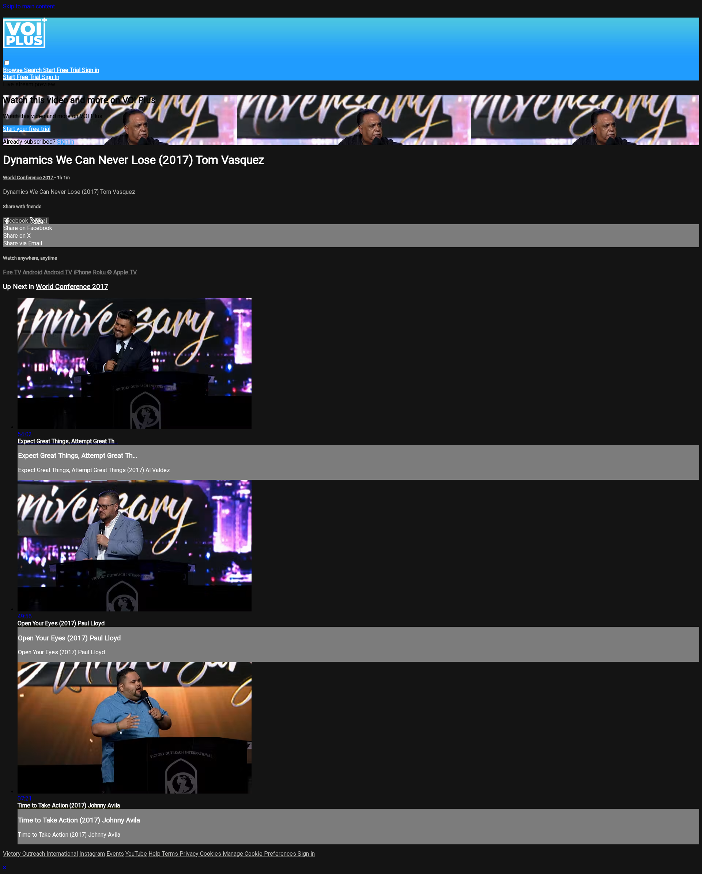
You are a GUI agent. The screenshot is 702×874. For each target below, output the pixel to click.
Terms (171, 853)
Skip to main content (29, 6)
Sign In (50, 77)
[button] (6, 62)
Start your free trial (26, 128)
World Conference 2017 (28, 177)
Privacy (190, 853)
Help (155, 853)
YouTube (136, 853)
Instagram (92, 853)
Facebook (16, 220)
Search (33, 70)
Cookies (211, 853)
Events (115, 853)
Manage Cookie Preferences (260, 853)
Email (42, 220)
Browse (13, 70)
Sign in (90, 70)
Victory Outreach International (40, 853)
